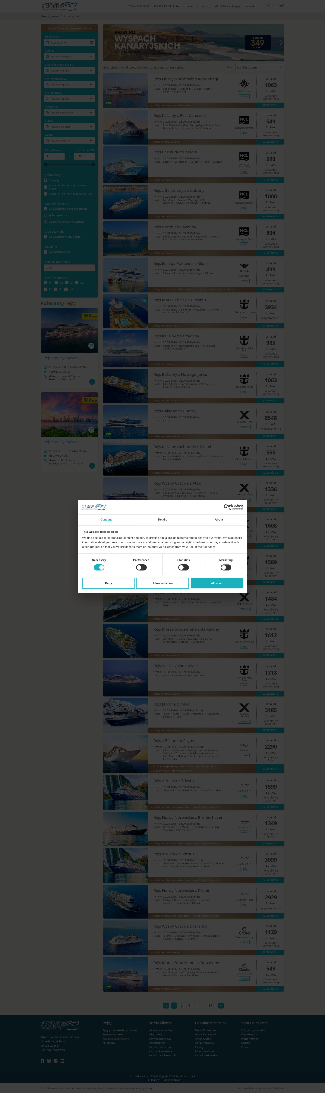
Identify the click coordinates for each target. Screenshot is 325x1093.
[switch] (141, 568)
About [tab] (219, 519)
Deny (108, 583)
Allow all (216, 583)
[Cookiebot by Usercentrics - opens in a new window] (226, 507)
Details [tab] (162, 519)
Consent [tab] (106, 519)
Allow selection (163, 583)
